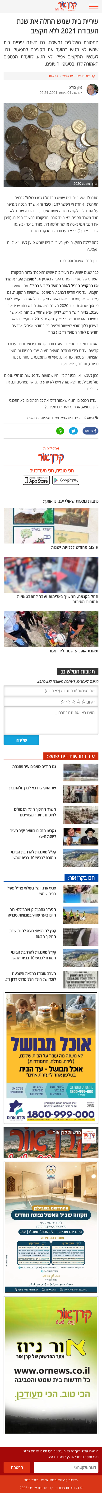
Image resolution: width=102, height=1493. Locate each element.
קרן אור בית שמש (41, 1487)
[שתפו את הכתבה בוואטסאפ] (60, 431)
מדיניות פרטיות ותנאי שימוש (59, 1480)
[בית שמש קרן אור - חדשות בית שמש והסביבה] (43, 6)
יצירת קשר (31, 1480)
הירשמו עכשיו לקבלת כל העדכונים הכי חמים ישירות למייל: (60, 1451)
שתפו (89, 431)
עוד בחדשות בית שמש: (71, 756)
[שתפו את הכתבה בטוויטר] (73, 431)
